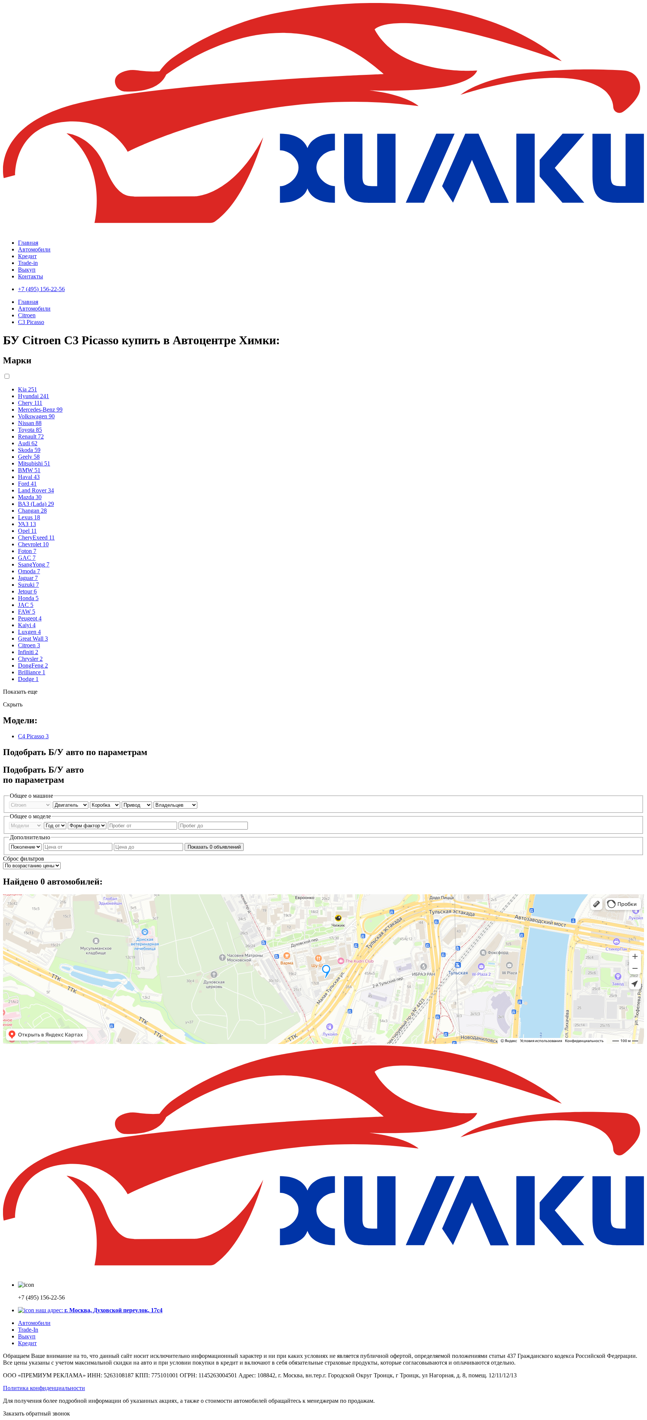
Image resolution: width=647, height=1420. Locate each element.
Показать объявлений (214, 847)
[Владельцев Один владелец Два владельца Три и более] (175, 804)
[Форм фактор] (88, 825)
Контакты (30, 276)
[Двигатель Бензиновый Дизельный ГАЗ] (71, 804)
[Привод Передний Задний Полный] (138, 804)
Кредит (27, 256)
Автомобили (34, 249)
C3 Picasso (31, 322)
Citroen (27, 315)
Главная (28, 242)
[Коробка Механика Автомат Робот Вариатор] (106, 804)
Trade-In (28, 1329)
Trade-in (28, 263)
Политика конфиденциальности (44, 1388)
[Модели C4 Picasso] (26, 825)
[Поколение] (26, 846)
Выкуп (27, 269)
